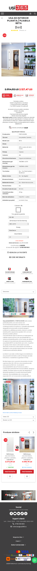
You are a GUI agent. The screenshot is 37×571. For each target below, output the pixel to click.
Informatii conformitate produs (12, 412)
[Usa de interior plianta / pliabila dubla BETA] (27, 444)
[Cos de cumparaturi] (30, 14)
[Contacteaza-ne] (26, 14)
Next (34, 61)
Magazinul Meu (18, 537)
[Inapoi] (1, 18)
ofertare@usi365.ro (20, 527)
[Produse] (2, 14)
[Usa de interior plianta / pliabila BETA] (18, 59)
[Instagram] (25, 513)
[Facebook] (11, 513)
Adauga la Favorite (18, 252)
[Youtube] (15, 513)
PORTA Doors (10, 454)
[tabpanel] (18, 59)
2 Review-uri (22, 30)
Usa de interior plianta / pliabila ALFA (10, 457)
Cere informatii (18, 257)
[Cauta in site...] (35, 14)
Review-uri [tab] (7, 420)
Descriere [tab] (6, 291)
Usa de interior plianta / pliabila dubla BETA (27, 457)
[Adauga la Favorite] (10, 476)
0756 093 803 (19, 524)
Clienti (18, 541)
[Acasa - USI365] (18, 7)
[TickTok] (22, 513)
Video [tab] (6, 417)
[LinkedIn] (18, 513)
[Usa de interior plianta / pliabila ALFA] (10, 444)
